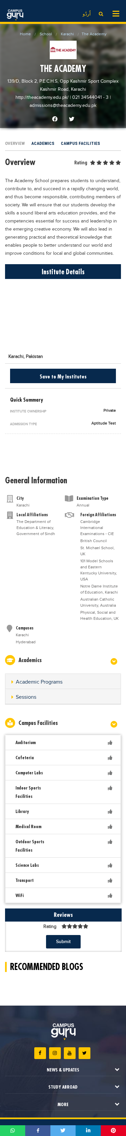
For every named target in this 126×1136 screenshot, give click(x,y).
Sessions (26, 697)
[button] (63, 682)
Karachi (67, 34)
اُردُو (87, 14)
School (46, 34)
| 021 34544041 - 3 (89, 97)
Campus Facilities (80, 143)
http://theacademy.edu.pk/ (42, 97)
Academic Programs (39, 682)
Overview (15, 143)
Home (25, 34)
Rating (80, 162)
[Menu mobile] (116, 13)
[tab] (63, 681)
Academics (42, 143)
